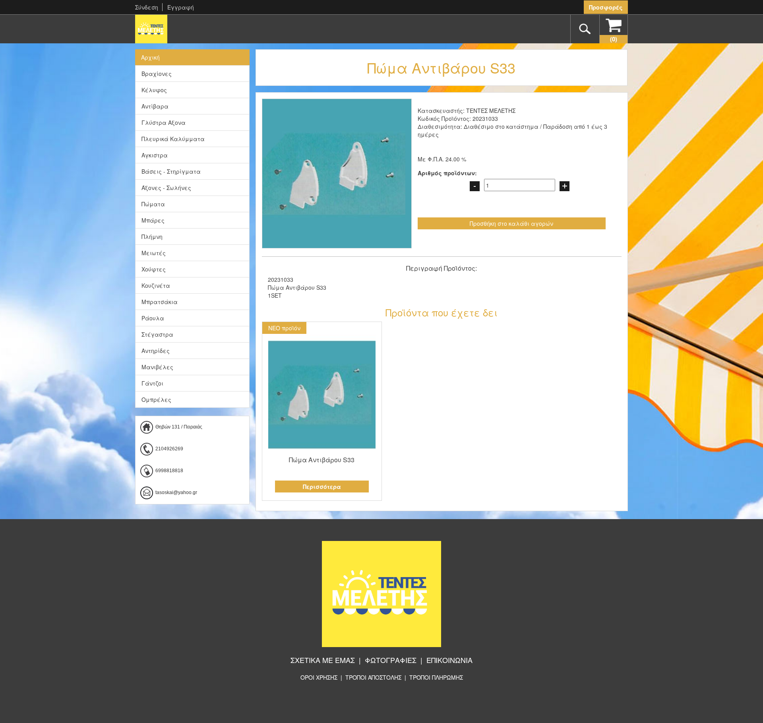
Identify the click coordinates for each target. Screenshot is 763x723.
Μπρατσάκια (159, 302)
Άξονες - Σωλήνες (166, 188)
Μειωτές (153, 253)
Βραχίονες (156, 74)
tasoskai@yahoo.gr (176, 492)
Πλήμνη (152, 236)
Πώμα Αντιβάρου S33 (321, 459)
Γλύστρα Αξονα (163, 122)
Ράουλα (152, 318)
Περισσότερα (322, 486)
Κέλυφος (154, 90)
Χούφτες (153, 269)
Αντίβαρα (154, 106)
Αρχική (150, 57)
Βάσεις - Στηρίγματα (171, 171)
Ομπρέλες (156, 399)
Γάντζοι (152, 383)
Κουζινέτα (155, 285)
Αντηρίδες (155, 351)
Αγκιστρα (154, 155)
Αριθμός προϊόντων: (447, 173)
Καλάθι (613, 39)
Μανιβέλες (157, 367)
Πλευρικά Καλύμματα (173, 139)
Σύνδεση (146, 7)
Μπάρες (153, 220)
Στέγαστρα (157, 334)
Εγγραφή (180, 7)
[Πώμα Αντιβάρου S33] (322, 394)
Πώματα (153, 204)
